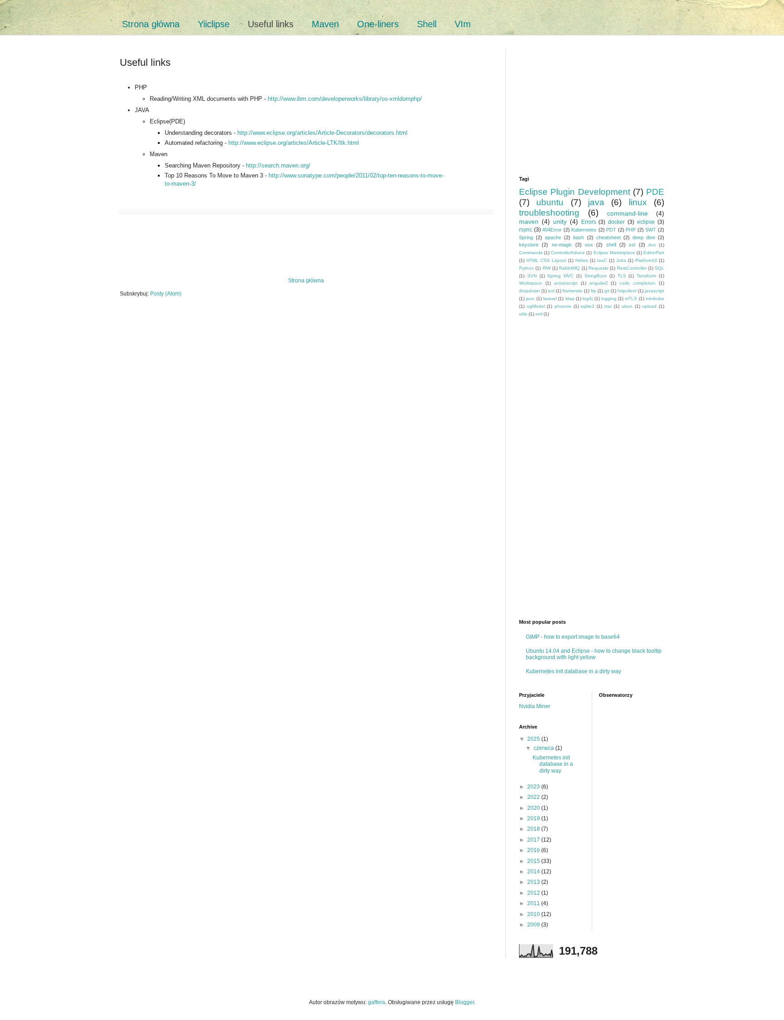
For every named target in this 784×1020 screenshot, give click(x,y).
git (606, 290)
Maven (325, 24)
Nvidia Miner (534, 706)
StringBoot (595, 275)
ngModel (536, 306)
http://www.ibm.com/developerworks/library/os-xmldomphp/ (345, 98)
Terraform (646, 275)
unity (560, 221)
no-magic (562, 244)
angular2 (598, 283)
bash (578, 237)
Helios (581, 260)
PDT (611, 229)
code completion (637, 283)
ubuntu (550, 202)
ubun (627, 306)
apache (553, 237)
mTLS (631, 298)
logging (609, 298)
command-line (627, 213)
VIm (463, 24)
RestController (632, 268)
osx (589, 244)
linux (638, 202)
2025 (534, 739)
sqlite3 (587, 306)
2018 (534, 829)
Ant (652, 244)
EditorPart (653, 252)
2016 (534, 850)
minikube (655, 298)
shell (611, 244)
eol (551, 290)
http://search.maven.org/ (278, 165)
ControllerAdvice (568, 252)
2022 (534, 797)
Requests (598, 268)
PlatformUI (646, 260)
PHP (631, 229)
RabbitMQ (569, 268)
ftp (593, 290)
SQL (659, 268)
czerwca (544, 748)
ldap (569, 298)
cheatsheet (608, 237)
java (596, 202)
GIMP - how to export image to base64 (573, 637)
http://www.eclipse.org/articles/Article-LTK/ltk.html (293, 142)
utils (523, 313)
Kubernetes (584, 229)
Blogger (464, 1002)
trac (608, 306)
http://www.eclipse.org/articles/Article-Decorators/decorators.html (322, 132)
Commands (531, 252)
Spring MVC (560, 275)
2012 (534, 893)
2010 (534, 914)
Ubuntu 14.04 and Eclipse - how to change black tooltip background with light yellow (594, 654)
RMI (547, 268)
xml (538, 313)
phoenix (562, 306)
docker (616, 222)
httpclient (627, 290)
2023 (534, 786)
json (530, 298)
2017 (534, 840)
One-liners (378, 24)
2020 (534, 808)
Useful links (271, 24)
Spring (526, 237)
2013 (534, 882)
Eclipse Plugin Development (574, 192)
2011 (534, 903)
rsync (525, 230)
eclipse (646, 222)
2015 (534, 861)
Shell (426, 24)
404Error (552, 229)
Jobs (621, 260)
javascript (654, 290)
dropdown (529, 290)
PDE (655, 192)
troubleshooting (549, 212)
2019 (534, 818)
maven (529, 221)
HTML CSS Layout (546, 260)
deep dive (643, 237)
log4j (588, 298)
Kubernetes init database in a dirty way (573, 671)
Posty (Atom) (165, 294)
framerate (573, 290)
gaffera (376, 1002)
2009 (534, 924)
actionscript (566, 283)
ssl (632, 244)
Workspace (530, 283)
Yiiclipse (214, 24)
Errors (588, 222)
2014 (534, 871)
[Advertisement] (306, 245)
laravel (550, 298)
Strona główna (151, 24)
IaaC (602, 260)
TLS (621, 275)
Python (526, 268)
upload (649, 306)
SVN (532, 275)
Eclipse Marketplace (614, 252)
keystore (529, 244)
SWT (650, 229)
